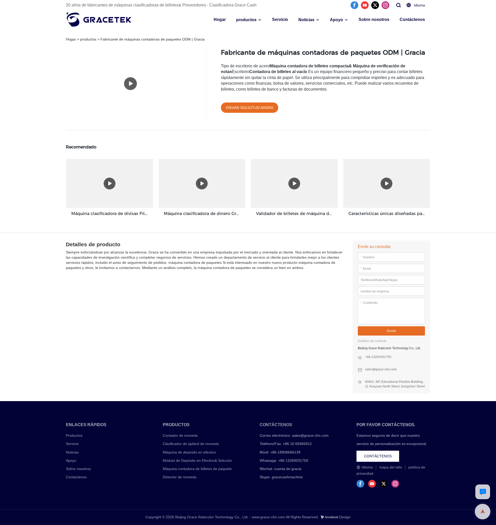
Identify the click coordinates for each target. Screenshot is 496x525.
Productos (74, 435)
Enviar (391, 331)
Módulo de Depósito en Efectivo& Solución (197, 460)
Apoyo (336, 20)
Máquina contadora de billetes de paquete (197, 469)
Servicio (280, 19)
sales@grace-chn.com (310, 435)
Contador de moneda (180, 435)
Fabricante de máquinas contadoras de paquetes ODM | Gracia (152, 39)
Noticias (306, 20)
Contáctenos (412, 19)
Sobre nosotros (374, 19)
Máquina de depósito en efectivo (189, 452)
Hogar (220, 19)
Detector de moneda (179, 477)
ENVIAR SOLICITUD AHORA (249, 108)
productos (246, 20)
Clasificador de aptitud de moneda (191, 444)
